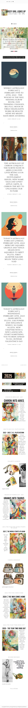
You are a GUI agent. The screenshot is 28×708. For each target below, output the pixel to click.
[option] (14, 38)
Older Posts (23, 365)
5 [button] (16, 51)
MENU (15, 24)
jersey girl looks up (13, 706)
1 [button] (11, 51)
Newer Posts (5, 365)
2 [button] (12, 51)
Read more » (14, 127)
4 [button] (15, 51)
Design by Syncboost (22, 706)
